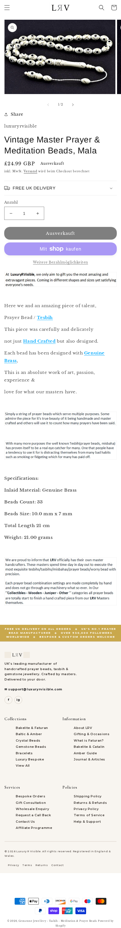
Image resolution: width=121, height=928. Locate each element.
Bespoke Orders (30, 796)
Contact (57, 865)
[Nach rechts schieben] (73, 105)
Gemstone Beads (31, 747)
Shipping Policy (88, 796)
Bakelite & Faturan (32, 728)
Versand (30, 171)
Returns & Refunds (90, 803)
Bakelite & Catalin (89, 747)
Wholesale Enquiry (32, 809)
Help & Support (87, 822)
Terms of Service (89, 815)
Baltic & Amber (29, 734)
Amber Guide (85, 753)
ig (18, 700)
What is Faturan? (89, 740)
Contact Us (25, 822)
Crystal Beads (28, 740)
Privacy (13, 865)
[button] (7, 7)
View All (23, 766)
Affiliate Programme (34, 828)
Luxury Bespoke (30, 759)
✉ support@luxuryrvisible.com (33, 689)
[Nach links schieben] (48, 105)
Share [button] (17, 114)
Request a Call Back (33, 815)
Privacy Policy (86, 809)
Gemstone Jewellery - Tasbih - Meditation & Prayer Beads (58, 921)
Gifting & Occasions (91, 734)
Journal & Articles (89, 759)
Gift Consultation (31, 803)
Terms (27, 865)
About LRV (83, 728)
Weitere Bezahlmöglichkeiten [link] (60, 262)
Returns (41, 865)
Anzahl (11, 202)
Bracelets (24, 753)
